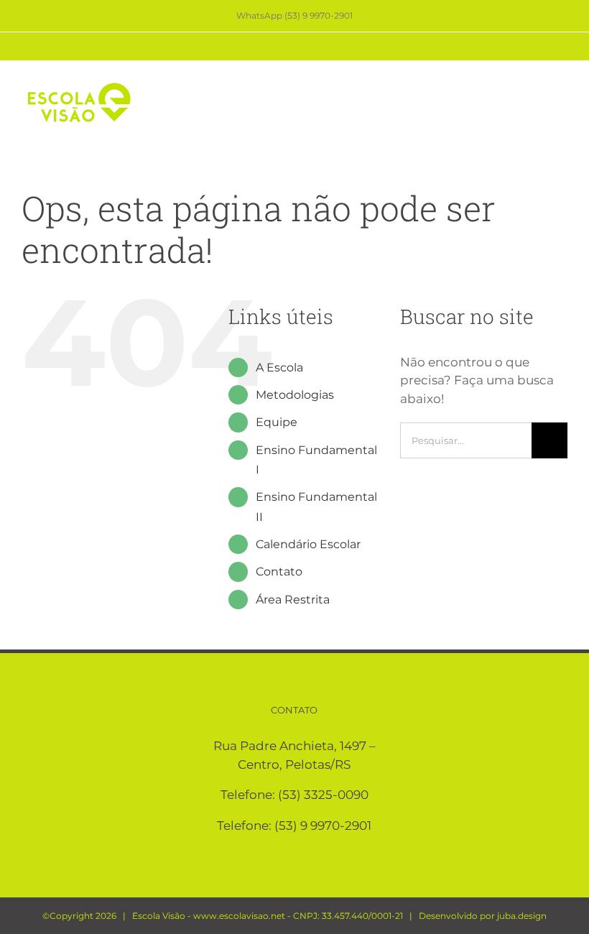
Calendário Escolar (308, 544)
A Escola (279, 367)
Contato (279, 571)
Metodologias (295, 395)
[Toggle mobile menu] (561, 88)
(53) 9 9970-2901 (322, 825)
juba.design (522, 915)
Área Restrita (293, 599)
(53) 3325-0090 (323, 794)
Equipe (276, 422)
